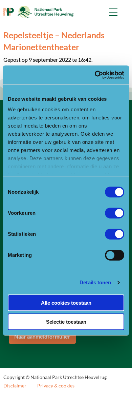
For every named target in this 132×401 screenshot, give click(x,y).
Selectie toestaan (66, 322)
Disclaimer (14, 385)
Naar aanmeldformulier (42, 336)
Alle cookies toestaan (66, 303)
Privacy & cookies (55, 385)
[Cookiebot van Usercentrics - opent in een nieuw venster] (95, 75)
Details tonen (95, 282)
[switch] (114, 213)
